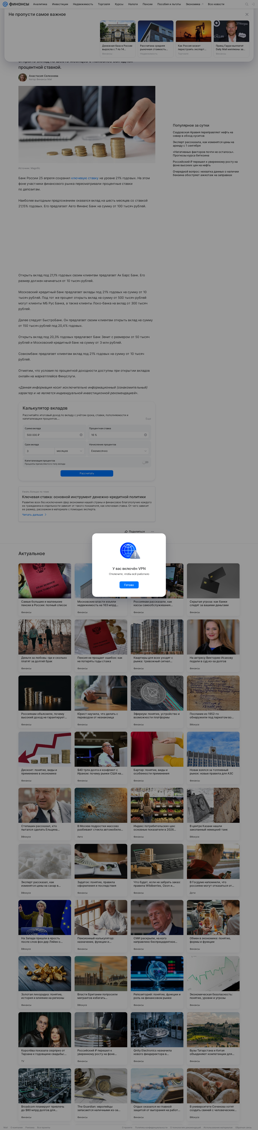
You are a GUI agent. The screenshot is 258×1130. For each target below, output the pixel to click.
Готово (129, 585)
